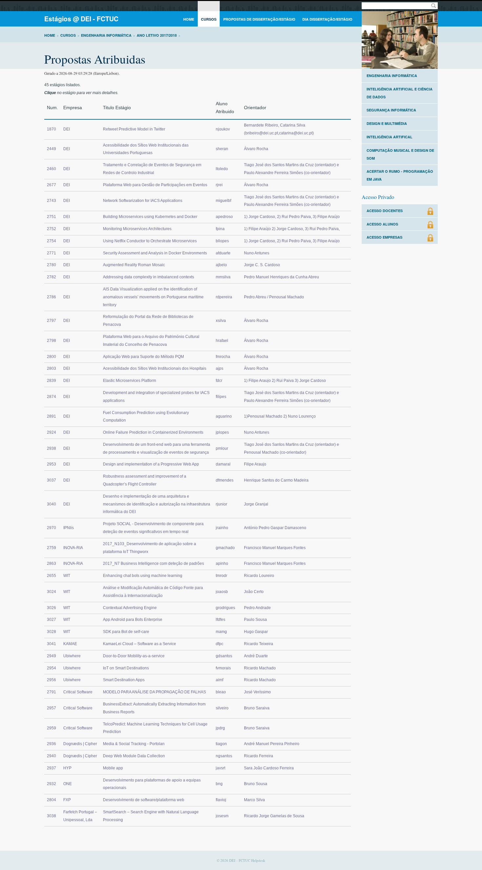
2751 (51, 216)
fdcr (219, 380)
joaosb (222, 591)
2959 (51, 728)
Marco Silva (254, 800)
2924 (51, 432)
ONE (67, 783)
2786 (51, 297)
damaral (223, 464)
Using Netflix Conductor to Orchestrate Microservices (150, 241)
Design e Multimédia (387, 123)
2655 (51, 575)
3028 (51, 631)
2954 (51, 668)
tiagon (221, 743)
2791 (51, 692)
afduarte (223, 253)
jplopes (222, 432)
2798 (51, 340)
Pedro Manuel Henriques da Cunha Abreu (281, 277)
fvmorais (223, 668)
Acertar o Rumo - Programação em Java (400, 175)
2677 (51, 185)
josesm (222, 816)
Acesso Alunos (382, 224)
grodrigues (225, 607)
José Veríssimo (257, 692)
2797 (51, 320)
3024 (51, 591)
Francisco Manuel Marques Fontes (275, 547)
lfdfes (220, 619)
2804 (51, 800)
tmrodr (221, 575)
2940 (51, 756)
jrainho (222, 527)
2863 (51, 563)
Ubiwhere (72, 656)
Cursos (208, 19)
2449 (51, 149)
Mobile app (113, 768)
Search (433, 5)
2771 (51, 253)
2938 (51, 448)
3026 (51, 607)
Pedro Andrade (257, 607)
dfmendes (224, 480)
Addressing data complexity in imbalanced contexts (148, 277)
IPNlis (68, 527)
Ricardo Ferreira (258, 756)
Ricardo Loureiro (259, 575)
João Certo (254, 591)
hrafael (222, 340)
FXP (67, 800)
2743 (51, 200)
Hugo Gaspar (256, 631)
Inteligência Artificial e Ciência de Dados (399, 93)
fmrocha (223, 356)
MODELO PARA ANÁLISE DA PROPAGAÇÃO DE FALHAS (154, 692)
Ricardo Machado (260, 668)
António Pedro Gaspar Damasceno (275, 527)
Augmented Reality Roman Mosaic (134, 265)
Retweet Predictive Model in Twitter (134, 129)
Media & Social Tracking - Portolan (134, 743)
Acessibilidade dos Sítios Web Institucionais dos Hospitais (154, 368)
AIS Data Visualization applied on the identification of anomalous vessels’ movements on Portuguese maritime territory (153, 297)
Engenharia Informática (106, 35)
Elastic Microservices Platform (129, 380)
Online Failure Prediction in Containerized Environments (153, 432)
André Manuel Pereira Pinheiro (271, 743)
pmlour (222, 448)
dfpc (219, 644)
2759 (51, 547)
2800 (51, 356)
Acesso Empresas (384, 237)
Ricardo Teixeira (258, 644)
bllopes (222, 241)
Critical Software (77, 692)
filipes (221, 396)
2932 (51, 783)
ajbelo (221, 265)
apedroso (224, 216)
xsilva (221, 320)
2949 (51, 656)
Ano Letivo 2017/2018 (157, 35)
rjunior (221, 504)
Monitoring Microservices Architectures (137, 229)
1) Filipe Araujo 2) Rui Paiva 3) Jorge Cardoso (285, 380)
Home (188, 19)
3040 (51, 504)
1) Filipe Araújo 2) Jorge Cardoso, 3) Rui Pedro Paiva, (292, 229)
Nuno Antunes (256, 253)
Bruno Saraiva (257, 708)
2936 (51, 743)
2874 (51, 396)
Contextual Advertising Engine (130, 607)
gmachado (225, 547)
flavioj (221, 800)
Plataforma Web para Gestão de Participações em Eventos (155, 185)
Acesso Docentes (385, 210)
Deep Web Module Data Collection (134, 756)
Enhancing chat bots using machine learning (142, 575)
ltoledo (222, 169)
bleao (221, 692)
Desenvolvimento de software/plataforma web (143, 800)
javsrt (220, 768)
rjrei (219, 185)
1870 (51, 129)
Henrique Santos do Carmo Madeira (276, 480)
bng (219, 783)
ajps (219, 368)
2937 (51, 768)
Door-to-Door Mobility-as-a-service (134, 656)
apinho (222, 563)
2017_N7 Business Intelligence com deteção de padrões (153, 563)
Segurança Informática (391, 110)
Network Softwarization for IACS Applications (142, 200)
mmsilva (223, 277)
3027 (51, 619)
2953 (51, 464)
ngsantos (224, 756)
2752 (51, 229)
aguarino (224, 416)
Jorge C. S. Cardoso (262, 265)
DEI (66, 129)
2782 (51, 277)
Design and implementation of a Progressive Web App (151, 464)
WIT (66, 575)
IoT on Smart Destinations (126, 668)
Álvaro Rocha (256, 149)
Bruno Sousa (255, 783)
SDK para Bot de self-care (126, 631)
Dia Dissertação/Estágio (327, 19)
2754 (51, 241)
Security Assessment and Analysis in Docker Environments (155, 253)
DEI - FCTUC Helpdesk (247, 860)
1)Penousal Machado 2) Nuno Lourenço (280, 416)
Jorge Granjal (256, 504)
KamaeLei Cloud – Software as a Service (139, 644)
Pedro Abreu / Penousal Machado (274, 297)
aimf (219, 680)
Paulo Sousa (255, 619)
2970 (51, 527)
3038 (51, 816)
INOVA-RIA (73, 547)
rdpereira (224, 297)
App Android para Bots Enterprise (132, 619)
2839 (51, 380)
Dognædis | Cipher (80, 743)
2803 (51, 368)
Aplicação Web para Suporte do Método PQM (143, 356)
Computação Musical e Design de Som (400, 154)
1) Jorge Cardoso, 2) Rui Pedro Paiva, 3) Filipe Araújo (292, 216)
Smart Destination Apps (124, 680)
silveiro (222, 708)
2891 (51, 416)
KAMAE (70, 644)
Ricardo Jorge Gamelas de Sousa (274, 816)
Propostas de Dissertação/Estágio (259, 19)
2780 (51, 265)
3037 (51, 480)
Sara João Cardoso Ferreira (269, 768)
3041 (51, 644)
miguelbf (223, 200)
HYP (67, 768)
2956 (51, 680)
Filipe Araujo (255, 464)
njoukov (223, 129)
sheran (222, 149)
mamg (221, 631)
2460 (51, 169)
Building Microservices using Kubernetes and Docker (150, 216)
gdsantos (224, 656)
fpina (220, 229)
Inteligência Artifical (389, 136)
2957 (51, 708)
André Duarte (256, 656)
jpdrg (220, 728)
